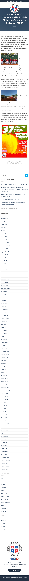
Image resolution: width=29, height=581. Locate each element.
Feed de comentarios (6, 526)
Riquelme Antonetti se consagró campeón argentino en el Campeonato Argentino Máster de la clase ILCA (14, 189)
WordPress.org (5, 529)
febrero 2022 (4, 381)
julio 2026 (3, 221)
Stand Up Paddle (5, 502)
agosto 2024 (4, 291)
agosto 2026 (4, 218)
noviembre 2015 (5, 466)
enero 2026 (4, 239)
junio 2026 (4, 224)
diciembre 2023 (5, 315)
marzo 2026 (4, 233)
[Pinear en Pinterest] (18, 162)
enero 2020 (4, 454)
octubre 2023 (4, 321)
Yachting (3, 511)
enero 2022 (4, 384)
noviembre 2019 (5, 460)
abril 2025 (4, 267)
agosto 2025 (4, 255)
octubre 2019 (4, 463)
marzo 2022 (4, 378)
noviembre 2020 (5, 427)
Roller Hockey (5, 496)
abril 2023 (4, 339)
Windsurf (3, 508)
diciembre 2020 (5, 424)
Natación (3, 487)
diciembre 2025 (5, 242)
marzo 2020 (4, 448)
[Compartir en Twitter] (13, 162)
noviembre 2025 (5, 245)
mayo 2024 (4, 300)
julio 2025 (3, 258)
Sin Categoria (4, 499)
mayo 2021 (4, 409)
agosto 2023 (4, 327)
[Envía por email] (16, 162)
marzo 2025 (4, 270)
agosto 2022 (4, 363)
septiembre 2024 (5, 288)
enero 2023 (4, 348)
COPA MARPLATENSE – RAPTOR (10, 199)
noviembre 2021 (5, 390)
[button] (2, 5)
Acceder (3, 520)
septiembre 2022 (5, 360)
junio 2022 (4, 369)
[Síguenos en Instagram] (20, 1)
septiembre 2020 (5, 433)
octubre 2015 (4, 469)
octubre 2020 (4, 430)
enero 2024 (4, 312)
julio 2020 (3, 439)
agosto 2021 (4, 400)
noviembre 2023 (5, 318)
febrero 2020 (4, 451)
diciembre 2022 (5, 351)
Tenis (2, 505)
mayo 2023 (4, 336)
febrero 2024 (4, 309)
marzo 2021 (4, 415)
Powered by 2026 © (12, 577)
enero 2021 (4, 421)
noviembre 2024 (5, 282)
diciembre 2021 (5, 387)
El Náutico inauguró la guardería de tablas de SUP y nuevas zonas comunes (14, 203)
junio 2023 (4, 333)
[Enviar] (26, 175)
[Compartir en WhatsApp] (7, 162)
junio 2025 (4, 261)
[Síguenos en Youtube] (21, 1)
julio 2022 (3, 366)
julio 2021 (3, 402)
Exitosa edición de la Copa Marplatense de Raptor (14, 184)
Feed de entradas (5, 523)
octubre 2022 (4, 357)
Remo (2, 490)
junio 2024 (4, 297)
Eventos (3, 478)
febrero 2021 (4, 418)
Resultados (4, 493)
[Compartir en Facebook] (10, 162)
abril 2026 (4, 230)
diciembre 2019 (5, 457)
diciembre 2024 (5, 279)
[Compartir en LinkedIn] (21, 162)
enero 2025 (4, 276)
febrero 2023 (4, 345)
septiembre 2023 (5, 324)
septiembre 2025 (5, 252)
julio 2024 (3, 294)
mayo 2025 (4, 264)
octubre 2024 (4, 285)
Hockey (3, 484)
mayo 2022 (4, 372)
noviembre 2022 (5, 354)
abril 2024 (4, 303)
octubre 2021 (4, 393)
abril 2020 (4, 445)
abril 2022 (4, 375)
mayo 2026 (4, 227)
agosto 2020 (4, 436)
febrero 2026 (4, 236)
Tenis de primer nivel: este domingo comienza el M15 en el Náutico (13, 195)
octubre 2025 (4, 249)
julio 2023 (3, 330)
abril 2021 (4, 412)
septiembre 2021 (5, 396)
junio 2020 (4, 442)
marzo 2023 (4, 342)
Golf (2, 481)
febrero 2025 (4, 273)
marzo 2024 (4, 306)
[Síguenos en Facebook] (18, 1)
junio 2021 (4, 406)
